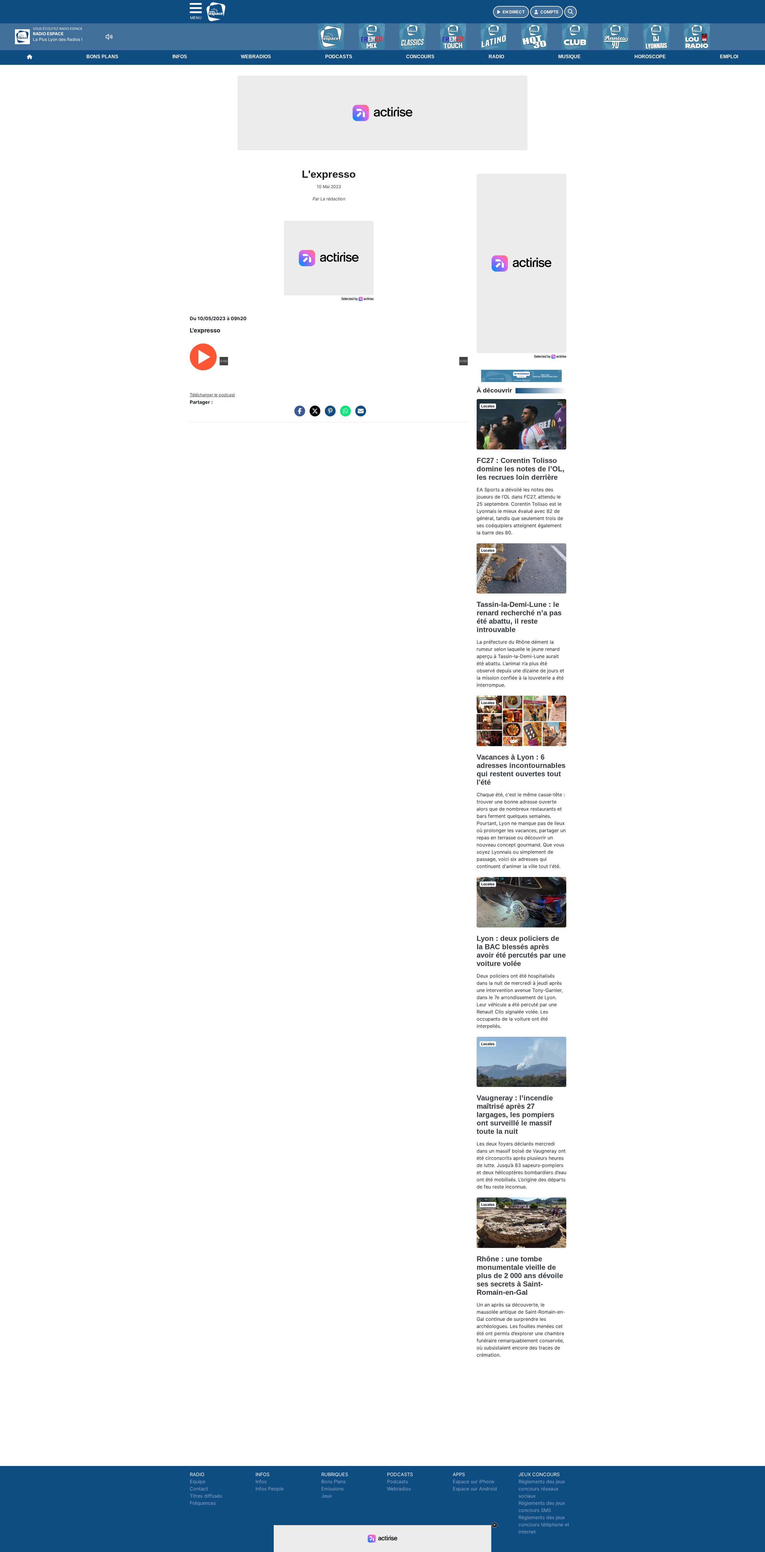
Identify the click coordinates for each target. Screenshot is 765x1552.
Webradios (256, 56)
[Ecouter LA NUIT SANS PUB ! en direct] (521, 375)
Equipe (197, 1481)
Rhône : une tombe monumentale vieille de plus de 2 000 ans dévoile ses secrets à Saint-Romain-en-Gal (520, 1275)
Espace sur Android (475, 1489)
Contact (199, 1489)
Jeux (326, 1496)
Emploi (729, 56)
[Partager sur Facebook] (298, 414)
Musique (569, 56)
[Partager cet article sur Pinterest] (329, 414)
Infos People (269, 1489)
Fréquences (203, 1503)
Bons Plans (102, 56)
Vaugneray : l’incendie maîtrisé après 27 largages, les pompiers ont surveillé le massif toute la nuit (515, 1114)
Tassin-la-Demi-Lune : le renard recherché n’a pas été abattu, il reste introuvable (519, 617)
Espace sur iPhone (473, 1481)
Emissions (332, 1489)
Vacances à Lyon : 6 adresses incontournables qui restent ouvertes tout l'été (521, 769)
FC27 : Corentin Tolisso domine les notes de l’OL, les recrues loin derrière (520, 468)
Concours (420, 56)
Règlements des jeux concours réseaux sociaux (541, 1489)
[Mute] (109, 36)
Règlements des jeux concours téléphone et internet (543, 1524)
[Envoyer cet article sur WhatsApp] (344, 414)
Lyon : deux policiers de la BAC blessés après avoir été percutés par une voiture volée (521, 950)
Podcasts (338, 56)
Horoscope (650, 56)
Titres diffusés (206, 1496)
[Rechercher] (570, 12)
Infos (179, 56)
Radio (496, 56)
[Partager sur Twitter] (313, 414)
